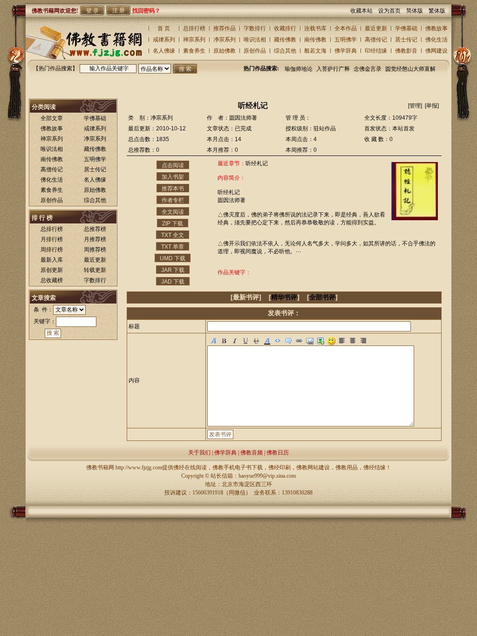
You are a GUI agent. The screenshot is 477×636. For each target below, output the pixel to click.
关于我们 (199, 452)
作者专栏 (173, 200)
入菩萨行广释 (333, 69)
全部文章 (52, 118)
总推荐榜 (95, 229)
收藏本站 (364, 10)
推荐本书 (173, 188)
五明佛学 (345, 39)
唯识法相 (255, 39)
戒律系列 (164, 39)
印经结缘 (376, 50)
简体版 (417, 10)
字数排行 (255, 28)
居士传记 (406, 39)
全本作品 (345, 28)
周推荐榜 (95, 249)
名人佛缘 (164, 50)
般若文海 (315, 50)
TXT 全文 (172, 235)
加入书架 (173, 177)
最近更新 (376, 28)
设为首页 (392, 10)
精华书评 (284, 297)
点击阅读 (173, 165)
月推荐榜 (95, 239)
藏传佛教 (285, 39)
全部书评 (322, 297)
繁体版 (437, 10)
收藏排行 (285, 28)
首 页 (163, 28)
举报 (431, 105)
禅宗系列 (194, 39)
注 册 (118, 10)
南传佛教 (315, 39)
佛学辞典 (345, 50)
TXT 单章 (172, 247)
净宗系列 (224, 39)
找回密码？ (146, 10)
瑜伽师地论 (299, 69)
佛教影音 (406, 50)
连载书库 (315, 28)
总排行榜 (194, 28)
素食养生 (194, 50)
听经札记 (256, 163)
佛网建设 (436, 50)
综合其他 (285, 50)
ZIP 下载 (172, 223)
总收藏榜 (52, 280)
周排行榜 (52, 249)
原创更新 (52, 270)
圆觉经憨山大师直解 (410, 69)
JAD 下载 (172, 281)
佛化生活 (436, 39)
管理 (415, 105)
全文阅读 (173, 212)
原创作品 (255, 50)
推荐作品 (224, 28)
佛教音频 (251, 452)
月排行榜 (52, 239)
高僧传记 (376, 39)
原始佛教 (224, 50)
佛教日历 (277, 452)
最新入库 (52, 260)
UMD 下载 (172, 258)
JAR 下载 (172, 270)
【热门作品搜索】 (55, 68)
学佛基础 (406, 28)
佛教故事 (436, 28)
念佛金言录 (368, 69)
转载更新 (95, 270)
